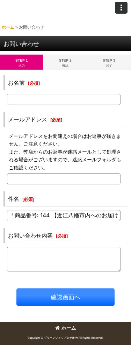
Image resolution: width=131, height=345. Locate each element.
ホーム (68, 327)
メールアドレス (27, 119)
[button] (121, 8)
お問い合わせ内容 (30, 235)
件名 (13, 199)
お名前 (16, 82)
